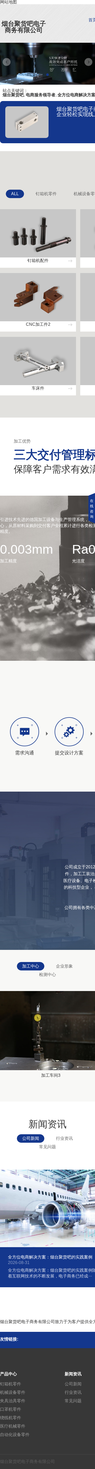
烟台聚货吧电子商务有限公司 (24, 27)
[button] (47, 74)
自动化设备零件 (15, 1434)
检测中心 (47, 974)
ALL (15, 194)
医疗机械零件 (12, 1426)
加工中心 (30, 966)
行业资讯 (64, 1138)
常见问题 (47, 1147)
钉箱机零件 (46, 194)
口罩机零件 (10, 1409)
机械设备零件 (12, 1392)
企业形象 (64, 966)
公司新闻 (30, 1138)
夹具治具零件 (12, 1401)
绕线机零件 (10, 1417)
